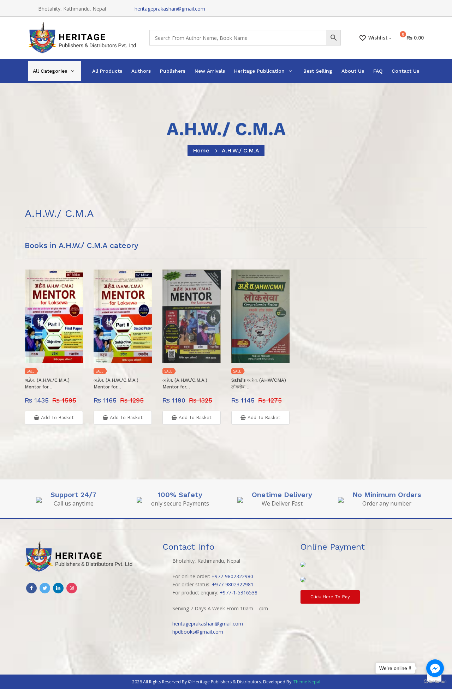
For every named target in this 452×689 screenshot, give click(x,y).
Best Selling (317, 71)
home (201, 150)
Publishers (172, 71)
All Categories (50, 71)
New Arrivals (210, 71)
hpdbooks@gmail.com (197, 631)
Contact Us (405, 71)
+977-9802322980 (232, 576)
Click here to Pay (330, 596)
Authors (141, 71)
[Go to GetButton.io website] (435, 681)
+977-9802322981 (233, 584)
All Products (107, 71)
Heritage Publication (259, 71)
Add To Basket (57, 417)
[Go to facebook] (435, 668)
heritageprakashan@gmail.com (170, 8)
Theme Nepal (306, 682)
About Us (352, 71)
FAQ (377, 71)
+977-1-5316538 (238, 592)
